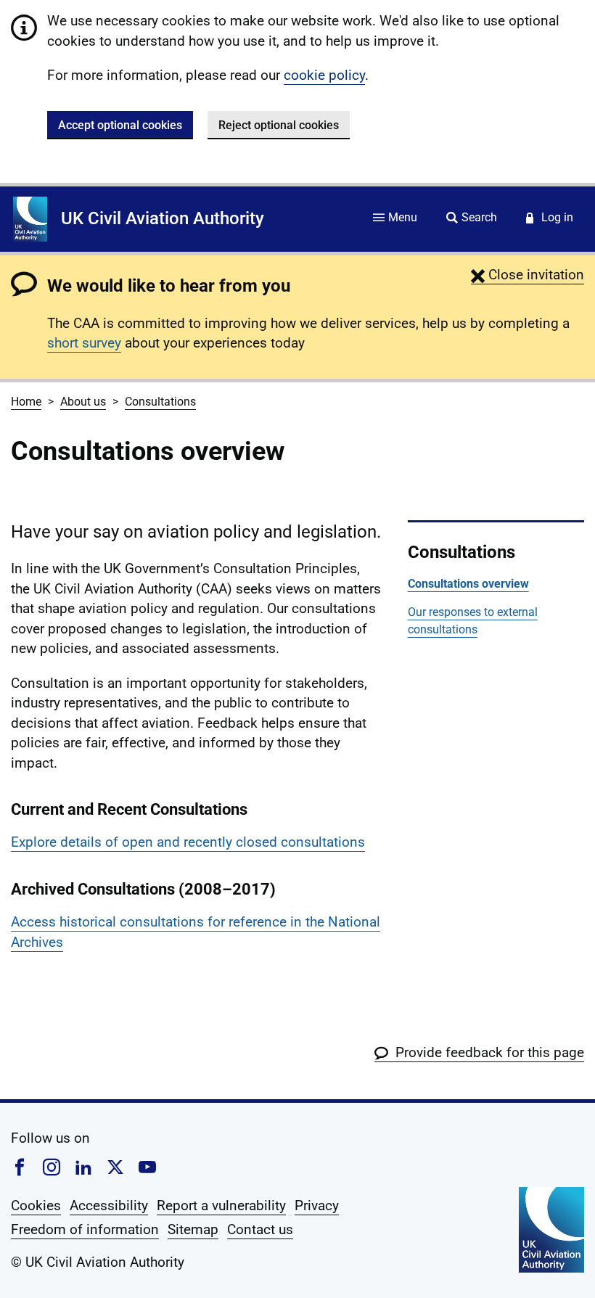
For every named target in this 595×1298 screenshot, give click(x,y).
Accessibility (109, 1205)
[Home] (30, 219)
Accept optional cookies (120, 125)
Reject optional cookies (278, 125)
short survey (84, 342)
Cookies (36, 1205)
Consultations (160, 401)
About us (83, 401)
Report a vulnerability (221, 1205)
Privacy (317, 1205)
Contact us (260, 1229)
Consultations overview (468, 584)
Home (26, 401)
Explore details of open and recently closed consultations (188, 842)
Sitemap (193, 1229)
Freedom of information (85, 1229)
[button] (527, 274)
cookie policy (324, 75)
